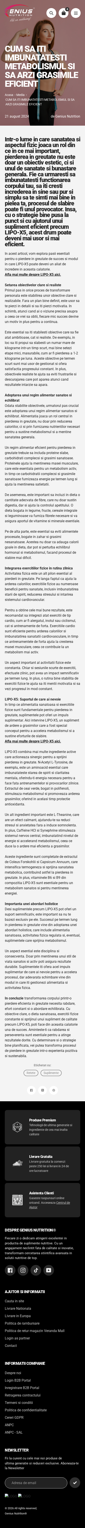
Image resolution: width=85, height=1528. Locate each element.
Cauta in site (14, 1301)
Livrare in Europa (18, 1316)
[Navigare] (76, 13)
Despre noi (13, 1373)
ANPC (9, 1425)
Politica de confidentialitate (26, 1410)
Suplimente (51, 1073)
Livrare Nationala (18, 1308)
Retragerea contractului (23, 1395)
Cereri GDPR (14, 1417)
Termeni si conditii (19, 1403)
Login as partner (17, 1338)
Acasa (9, 95)
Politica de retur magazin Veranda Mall (35, 1331)
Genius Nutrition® (16, 1513)
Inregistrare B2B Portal (22, 1388)
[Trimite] (75, 1482)
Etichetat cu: (42, 1065)
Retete (31, 1073)
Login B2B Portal (18, 1380)
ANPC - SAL (14, 1432)
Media (20, 95)
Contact (11, 1346)
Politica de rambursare (22, 1323)
